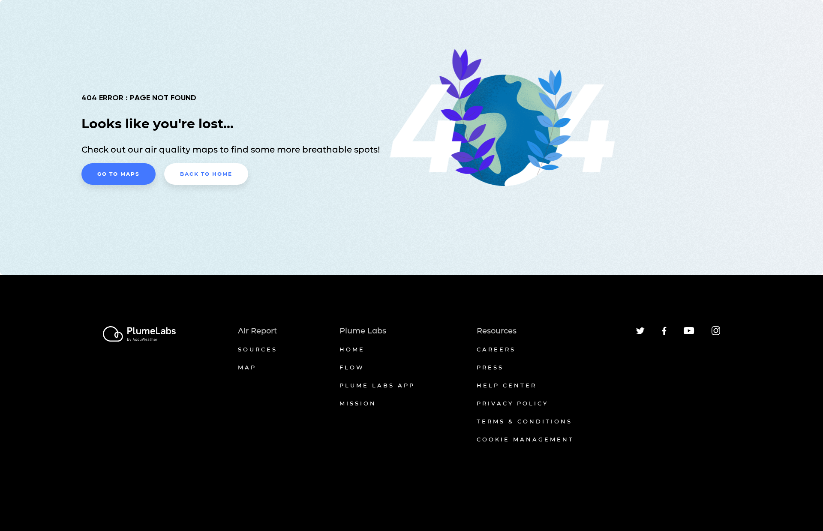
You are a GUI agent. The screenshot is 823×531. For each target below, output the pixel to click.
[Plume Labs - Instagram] (716, 333)
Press (490, 367)
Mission (357, 403)
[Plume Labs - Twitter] (640, 333)
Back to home (206, 174)
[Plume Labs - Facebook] (664, 333)
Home (352, 349)
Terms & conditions (524, 421)
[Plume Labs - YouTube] (689, 333)
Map (247, 367)
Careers (496, 349)
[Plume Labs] (139, 334)
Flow (351, 367)
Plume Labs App (377, 385)
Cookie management (525, 439)
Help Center (507, 385)
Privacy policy (512, 403)
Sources (257, 349)
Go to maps (118, 174)
